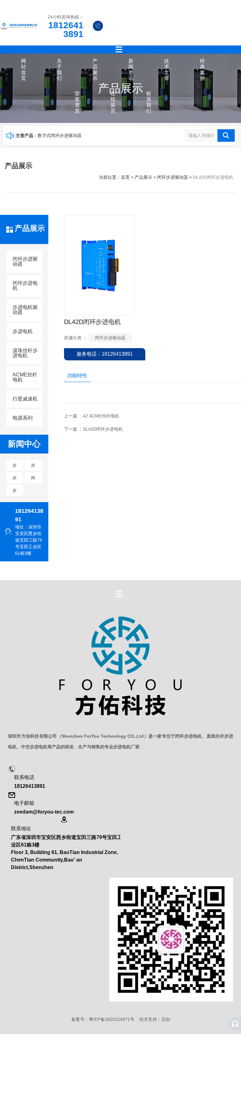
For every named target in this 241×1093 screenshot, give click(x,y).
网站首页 (23, 69)
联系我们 (148, 102)
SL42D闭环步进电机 (103, 429)
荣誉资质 (77, 102)
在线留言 (112, 102)
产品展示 (95, 69)
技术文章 (166, 69)
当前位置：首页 (115, 177)
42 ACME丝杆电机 (101, 415)
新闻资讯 (130, 69)
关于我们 (59, 69)
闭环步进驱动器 (172, 177)
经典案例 (202, 69)
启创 (165, 1019)
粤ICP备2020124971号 (111, 1019)
